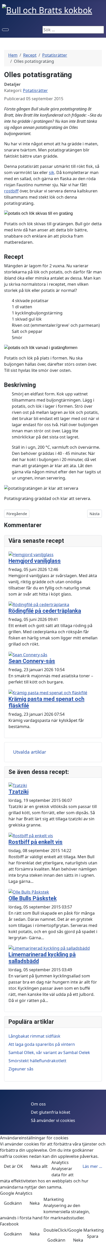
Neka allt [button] (39, 1166)
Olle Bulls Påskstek (32, 898)
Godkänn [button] (13, 1203)
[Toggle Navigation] (5, 29)
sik (51, 172)
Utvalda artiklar (29, 752)
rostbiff (11, 191)
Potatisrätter (35, 90)
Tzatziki (18, 792)
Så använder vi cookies (53, 1120)
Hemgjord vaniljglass (34, 561)
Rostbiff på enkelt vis (35, 842)
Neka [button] (35, 1203)
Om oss (38, 1104)
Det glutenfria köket (50, 1112)
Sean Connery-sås (31, 661)
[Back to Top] (99, 1240)
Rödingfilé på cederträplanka (44, 611)
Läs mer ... (92, 1166)
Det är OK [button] (13, 1166)
